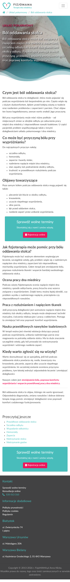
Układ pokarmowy (18, 12)
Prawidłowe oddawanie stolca (21, 422)
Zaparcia (11, 435)
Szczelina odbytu (15, 425)
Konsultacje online (11, 491)
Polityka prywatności (12, 508)
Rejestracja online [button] (36, 235)
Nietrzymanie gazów (17, 442)
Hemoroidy (12, 432)
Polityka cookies (10, 511)
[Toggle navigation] (63, 6)
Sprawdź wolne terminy (14, 488)
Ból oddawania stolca (41, 12)
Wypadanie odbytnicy (17, 429)
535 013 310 (12, 495)
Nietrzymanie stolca (16, 439)
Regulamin (7, 514)
